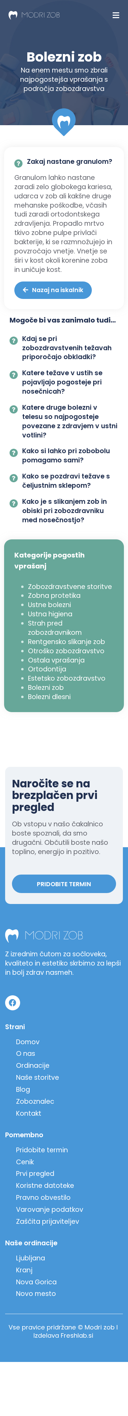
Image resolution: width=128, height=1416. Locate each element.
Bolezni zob (46, 687)
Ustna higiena (50, 614)
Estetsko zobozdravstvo (66, 678)
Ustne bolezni (49, 604)
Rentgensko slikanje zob (66, 641)
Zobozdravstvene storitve (70, 586)
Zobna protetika (54, 595)
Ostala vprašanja (56, 660)
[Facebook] (12, 1002)
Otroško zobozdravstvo (66, 651)
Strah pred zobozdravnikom (55, 628)
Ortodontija (47, 669)
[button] (115, 15)
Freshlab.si (77, 1335)
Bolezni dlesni (49, 697)
